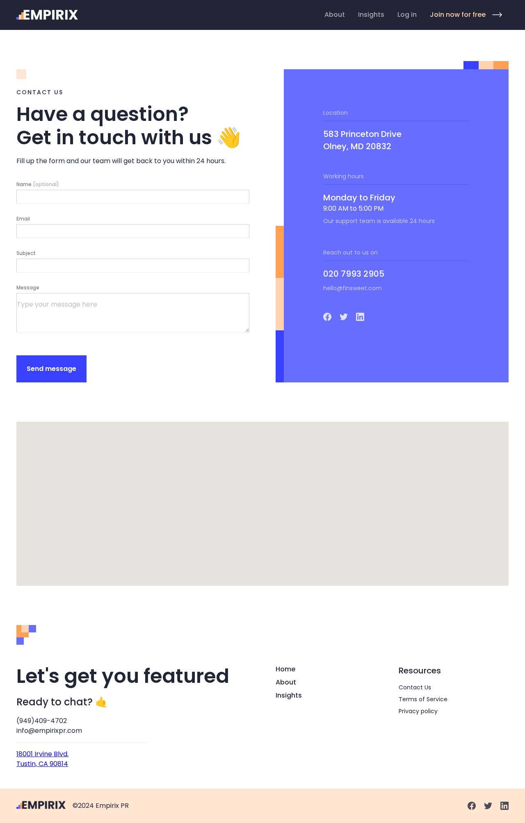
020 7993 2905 (353, 274)
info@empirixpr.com (49, 730)
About (334, 14)
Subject (26, 253)
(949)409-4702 (41, 720)
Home (285, 669)
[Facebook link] (327, 317)
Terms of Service (423, 699)
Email (23, 218)
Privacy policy (418, 711)
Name (37, 184)
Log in (407, 14)
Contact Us (415, 687)
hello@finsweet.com (352, 288)
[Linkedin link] (360, 317)
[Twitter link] (344, 317)
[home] (47, 15)
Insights (371, 14)
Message (27, 287)
